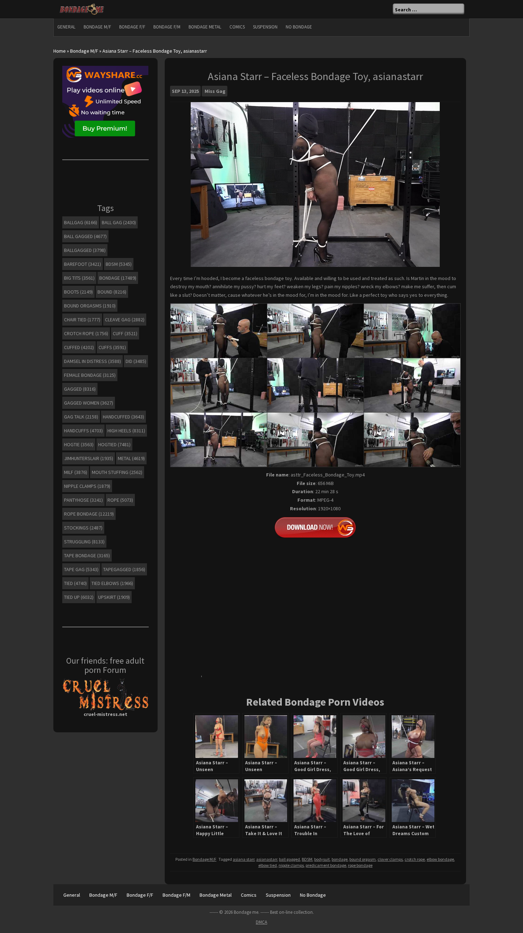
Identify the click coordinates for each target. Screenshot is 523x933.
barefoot (82, 264)
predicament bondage (326, 865)
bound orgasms (90, 305)
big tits (79, 278)
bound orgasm (362, 859)
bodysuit (322, 859)
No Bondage (299, 27)
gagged (80, 389)
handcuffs (83, 430)
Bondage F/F (132, 27)
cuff (125, 333)
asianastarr (266, 859)
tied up (79, 597)
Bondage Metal (205, 27)
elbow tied (267, 865)
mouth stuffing (117, 472)
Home (59, 51)
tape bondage (87, 555)
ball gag (119, 222)
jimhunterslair (88, 458)
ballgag (80, 222)
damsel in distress (92, 361)
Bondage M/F (97, 27)
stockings (83, 528)
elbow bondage (440, 859)
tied (75, 583)
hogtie (79, 444)
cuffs (112, 347)
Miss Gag (215, 91)
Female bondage (90, 375)
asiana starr (243, 859)
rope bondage (360, 865)
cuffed (79, 347)
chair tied (82, 319)
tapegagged (124, 569)
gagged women (88, 403)
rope (120, 500)
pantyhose (83, 500)
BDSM (307, 859)
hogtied (114, 444)
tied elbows (112, 583)
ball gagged (289, 859)
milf (75, 472)
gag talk (81, 416)
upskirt (114, 597)
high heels (126, 430)
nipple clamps (291, 865)
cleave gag (124, 319)
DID (136, 361)
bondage (340, 859)
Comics (237, 27)
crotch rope (415, 859)
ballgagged (85, 250)
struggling (84, 541)
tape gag (81, 569)
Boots (78, 292)
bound (111, 292)
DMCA (261, 922)
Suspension (265, 27)
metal (131, 458)
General (66, 27)
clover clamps (390, 859)
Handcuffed (123, 416)
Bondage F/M (166, 27)
